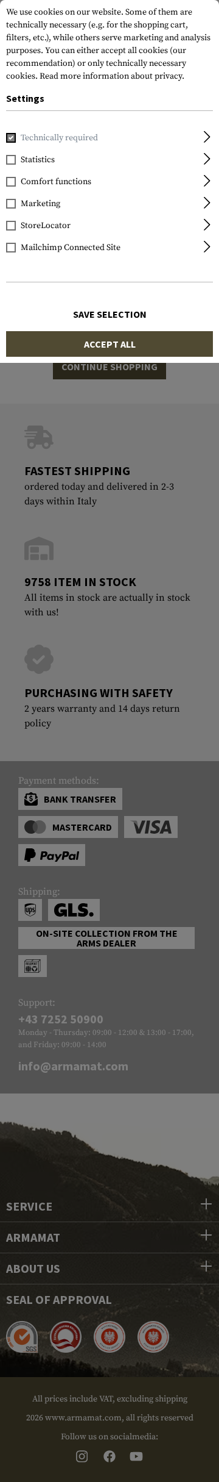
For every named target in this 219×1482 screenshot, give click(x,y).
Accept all (110, 344)
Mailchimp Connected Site (70, 247)
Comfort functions (56, 181)
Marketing (40, 203)
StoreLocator (46, 225)
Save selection (110, 314)
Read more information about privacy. (112, 76)
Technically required (59, 137)
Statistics (38, 159)
